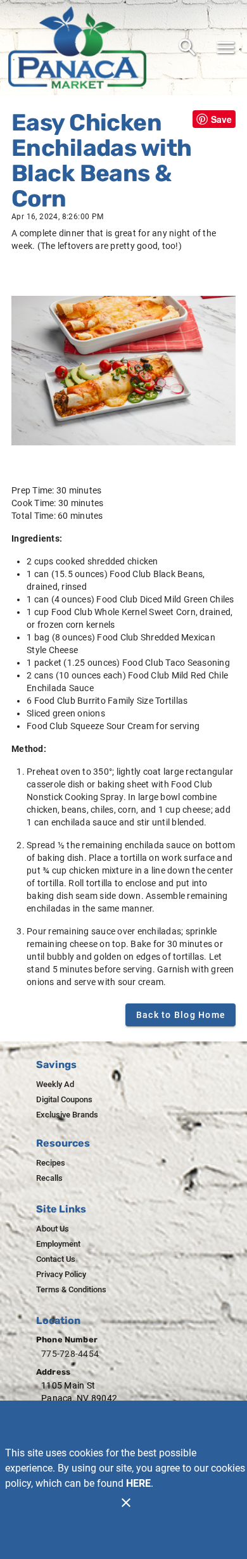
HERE (138, 1483)
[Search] (187, 47)
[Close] (126, 1502)
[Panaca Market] (81, 47)
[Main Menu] (225, 47)
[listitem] (55, 1084)
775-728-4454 (70, 1354)
